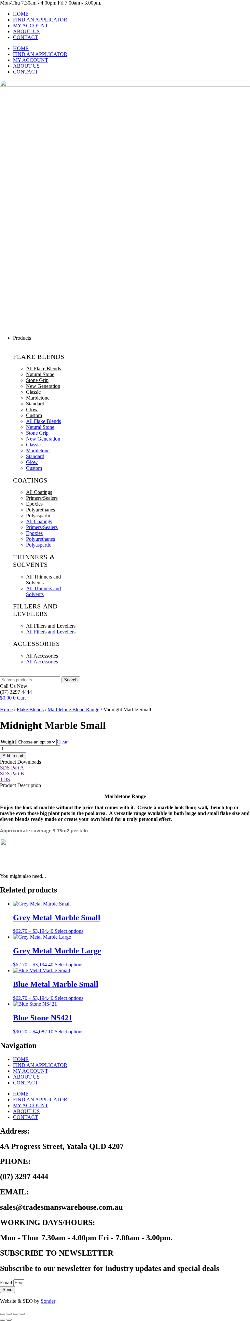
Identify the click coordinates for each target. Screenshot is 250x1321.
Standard (35, 403)
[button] (131, 338)
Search (70, 679)
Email (6, 1282)
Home (6, 709)
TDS (5, 779)
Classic (33, 392)
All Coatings (39, 492)
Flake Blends (30, 709)
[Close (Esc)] (22, 1314)
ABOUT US (26, 31)
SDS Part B (12, 773)
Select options (69, 931)
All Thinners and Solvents (43, 579)
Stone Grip (37, 380)
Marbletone (37, 398)
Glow (32, 409)
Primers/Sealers (42, 498)
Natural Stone (40, 374)
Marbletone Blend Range (73, 709)
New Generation (43, 386)
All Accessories (42, 656)
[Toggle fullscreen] (9, 1314)
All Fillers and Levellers (51, 626)
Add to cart (13, 755)
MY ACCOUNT (30, 25)
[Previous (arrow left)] (2, 1320)
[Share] (15, 1314)
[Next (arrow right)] (9, 1320)
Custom (34, 415)
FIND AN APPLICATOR (40, 19)
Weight (8, 741)
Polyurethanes (40, 509)
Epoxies (34, 504)
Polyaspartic (38, 515)
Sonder (48, 1301)
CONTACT (25, 37)
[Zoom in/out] (2, 1314)
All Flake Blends (43, 368)
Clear (62, 741)
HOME (21, 14)
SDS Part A (12, 767)
